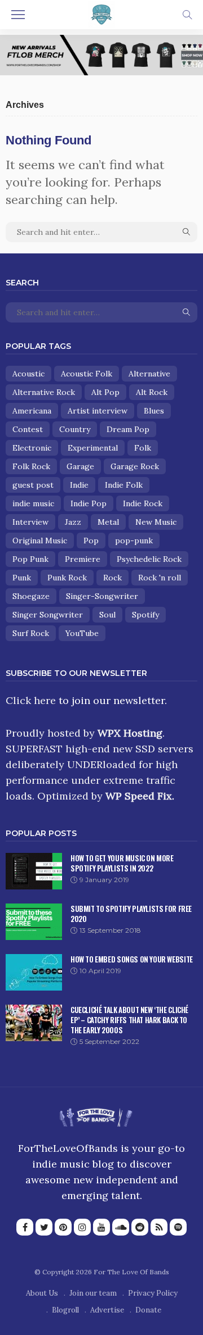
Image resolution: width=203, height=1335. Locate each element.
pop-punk (134, 540)
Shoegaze (31, 596)
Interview (30, 522)
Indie (79, 485)
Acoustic (28, 374)
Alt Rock (151, 392)
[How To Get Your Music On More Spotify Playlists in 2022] (34, 871)
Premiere (82, 559)
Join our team (93, 1293)
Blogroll (65, 1310)
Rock (112, 578)
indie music (33, 503)
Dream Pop (128, 429)
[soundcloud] (120, 1227)
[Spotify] (178, 1227)
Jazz (73, 522)
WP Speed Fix (138, 795)
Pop (91, 540)
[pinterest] (63, 1227)
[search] (187, 14)
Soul (107, 615)
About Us (42, 1293)
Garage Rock (135, 466)
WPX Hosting (130, 732)
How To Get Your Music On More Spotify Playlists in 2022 (122, 863)
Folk (142, 448)
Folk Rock (31, 466)
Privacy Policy (153, 1293)
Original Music (39, 540)
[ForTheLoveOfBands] (95, 1114)
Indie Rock (142, 503)
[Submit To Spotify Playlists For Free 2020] (34, 921)
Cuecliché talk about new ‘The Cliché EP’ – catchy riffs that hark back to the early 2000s (129, 1020)
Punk (21, 578)
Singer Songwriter (47, 615)
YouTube (82, 633)
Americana (31, 411)
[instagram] (82, 1227)
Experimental (93, 448)
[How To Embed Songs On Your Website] (34, 972)
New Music (155, 522)
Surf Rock (30, 633)
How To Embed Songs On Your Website (131, 959)
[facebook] (24, 1227)
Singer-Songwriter (102, 596)
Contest (27, 429)
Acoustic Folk (86, 374)
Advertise (107, 1310)
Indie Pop (88, 503)
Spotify (145, 615)
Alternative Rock (43, 392)
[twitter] (44, 1227)
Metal (108, 522)
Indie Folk (124, 485)
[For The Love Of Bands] (101, 13)
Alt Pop (105, 392)
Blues (154, 411)
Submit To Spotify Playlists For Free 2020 (131, 913)
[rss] (159, 1227)
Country (74, 429)
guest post (33, 485)
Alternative (149, 374)
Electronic (31, 448)
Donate (148, 1310)
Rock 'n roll (159, 578)
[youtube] (101, 1227)
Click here (31, 700)
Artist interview (97, 411)
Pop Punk (30, 559)
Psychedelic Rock (149, 559)
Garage (80, 466)
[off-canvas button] (18, 14)
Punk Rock (67, 578)
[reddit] (139, 1227)
